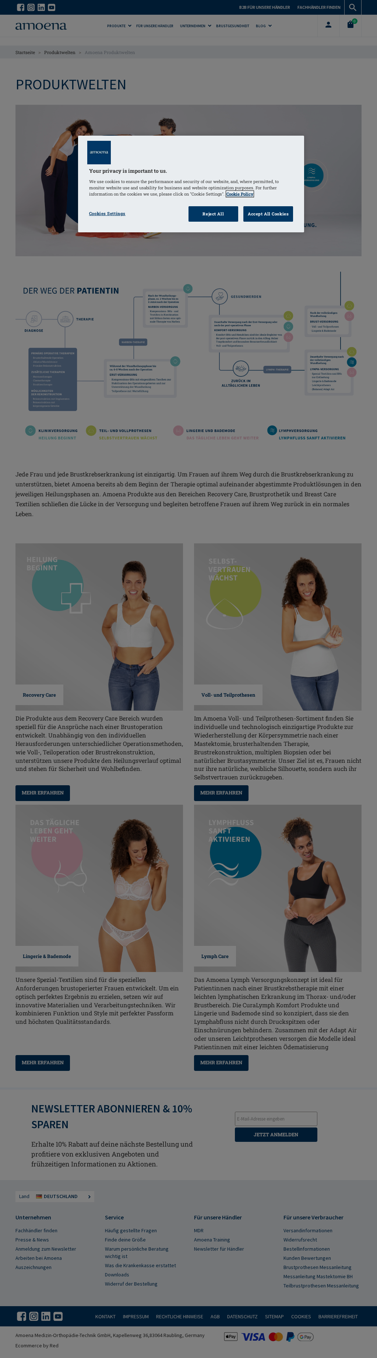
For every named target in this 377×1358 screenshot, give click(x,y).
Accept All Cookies (268, 214)
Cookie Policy (239, 194)
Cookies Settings (107, 213)
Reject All (213, 214)
